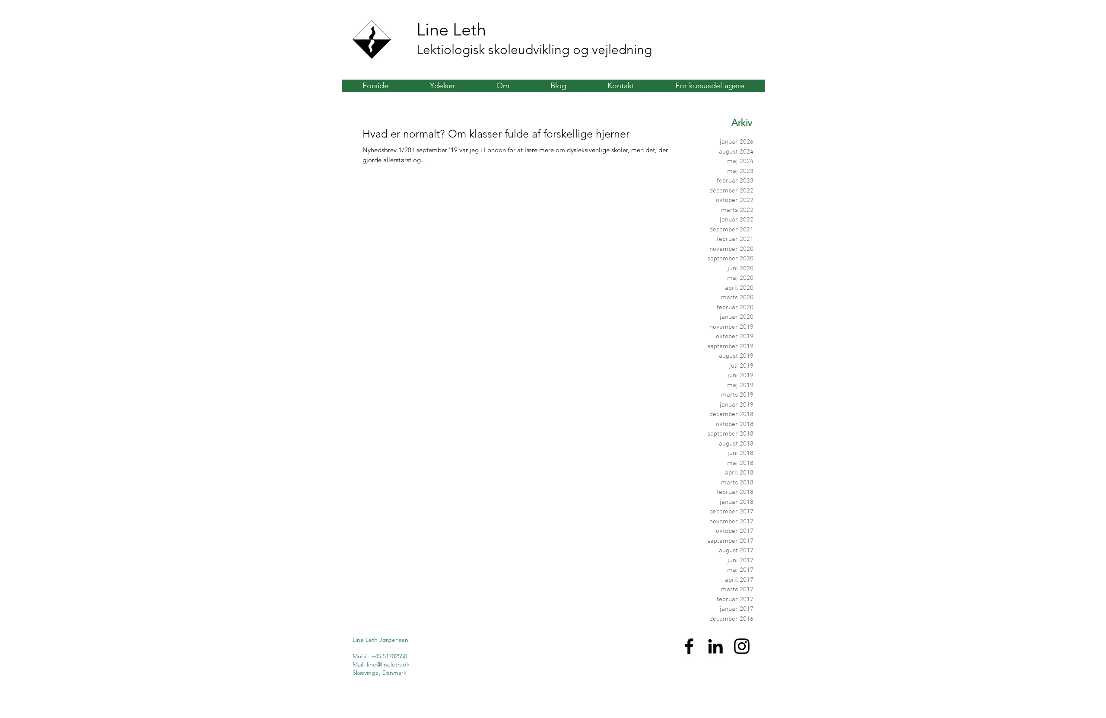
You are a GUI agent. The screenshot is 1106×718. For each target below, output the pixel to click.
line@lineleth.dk (388, 664)
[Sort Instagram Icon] (741, 646)
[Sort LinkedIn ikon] (715, 646)
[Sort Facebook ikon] (689, 646)
